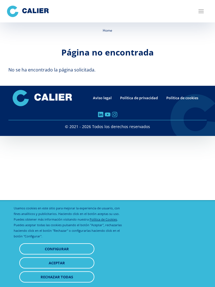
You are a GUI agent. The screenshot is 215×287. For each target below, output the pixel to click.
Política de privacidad (139, 97)
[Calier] (28, 11)
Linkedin (100, 114)
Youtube (108, 114)
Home (107, 30)
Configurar (57, 248)
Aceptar (57, 262)
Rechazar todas (57, 276)
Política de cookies (182, 97)
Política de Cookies (103, 219)
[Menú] (201, 11)
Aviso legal (102, 97)
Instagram (114, 114)
